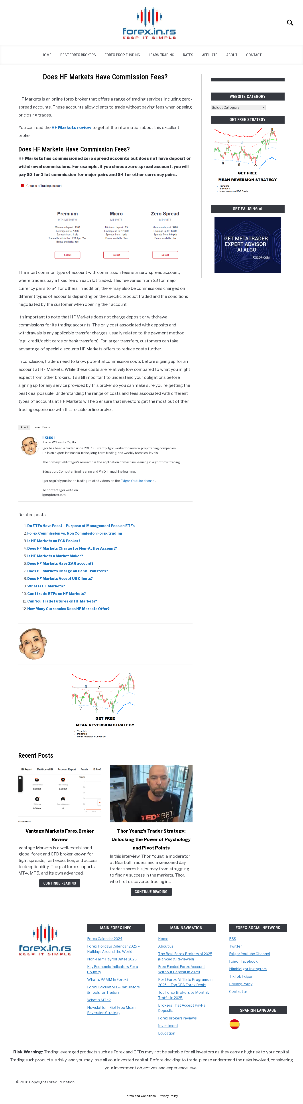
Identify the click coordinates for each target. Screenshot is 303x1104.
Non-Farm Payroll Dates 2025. (112, 959)
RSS (232, 939)
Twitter (235, 946)
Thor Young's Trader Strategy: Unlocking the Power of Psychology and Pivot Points (151, 839)
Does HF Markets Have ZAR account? (60, 563)
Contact (254, 55)
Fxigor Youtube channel (138, 481)
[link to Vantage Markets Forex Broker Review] (59, 793)
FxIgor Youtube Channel (249, 954)
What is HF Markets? (46, 586)
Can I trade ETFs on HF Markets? (56, 594)
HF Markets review (71, 127)
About (231, 55)
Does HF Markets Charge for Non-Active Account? (72, 548)
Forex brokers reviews (177, 1018)
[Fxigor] (30, 453)
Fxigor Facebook (243, 961)
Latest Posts (41, 427)
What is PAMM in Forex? (107, 980)
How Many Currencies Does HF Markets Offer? (68, 609)
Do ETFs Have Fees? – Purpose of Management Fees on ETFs (81, 526)
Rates (188, 55)
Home (46, 55)
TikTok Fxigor (241, 976)
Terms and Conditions (140, 1096)
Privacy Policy (240, 984)
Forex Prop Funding (122, 55)
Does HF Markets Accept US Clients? (60, 579)
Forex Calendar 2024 (104, 939)
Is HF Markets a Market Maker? (55, 556)
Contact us (238, 991)
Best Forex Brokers (78, 55)
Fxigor (48, 437)
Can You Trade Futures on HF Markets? (62, 601)
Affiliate (209, 55)
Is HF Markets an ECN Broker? (53, 541)
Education (166, 1033)
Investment (168, 1026)
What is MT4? (99, 1000)
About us (165, 946)
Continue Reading (59, 883)
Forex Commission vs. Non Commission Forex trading (74, 533)
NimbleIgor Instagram (248, 969)
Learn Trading (161, 55)
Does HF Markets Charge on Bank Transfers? (67, 571)
